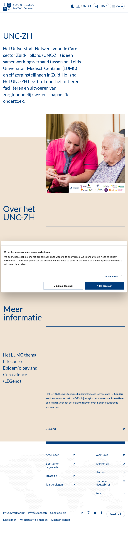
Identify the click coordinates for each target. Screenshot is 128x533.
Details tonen (111, 276)
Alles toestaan (104, 286)
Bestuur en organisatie (52, 465)
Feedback (116, 514)
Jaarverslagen (54, 484)
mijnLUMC (100, 6)
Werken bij (102, 463)
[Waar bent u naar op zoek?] (90, 6)
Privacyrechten (37, 512)
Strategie (51, 475)
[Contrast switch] (72, 6)
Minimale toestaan (63, 286)
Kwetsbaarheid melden (34, 519)
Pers (98, 493)
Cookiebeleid (58, 512)
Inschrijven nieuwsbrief (103, 482)
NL (78, 6)
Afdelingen (52, 454)
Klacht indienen (60, 519)
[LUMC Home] (18, 7)
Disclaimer (9, 519)
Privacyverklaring (14, 512)
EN (84, 6)
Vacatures (102, 454)
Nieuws (100, 472)
